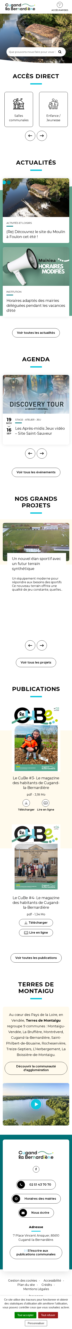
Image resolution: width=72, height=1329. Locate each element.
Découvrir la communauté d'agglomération (36, 1068)
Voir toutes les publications (36, 958)
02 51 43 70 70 (40, 1184)
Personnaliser (36, 1323)
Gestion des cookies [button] (22, 1280)
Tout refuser (48, 1315)
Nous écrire (40, 1214)
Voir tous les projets (36, 662)
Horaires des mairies (40, 1198)
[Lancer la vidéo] (36, 1104)
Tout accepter (25, 1315)
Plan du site (26, 1285)
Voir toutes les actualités (36, 333)
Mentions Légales (36, 1289)
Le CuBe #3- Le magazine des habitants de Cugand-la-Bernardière (36, 783)
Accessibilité (52, 1280)
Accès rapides (60, 10)
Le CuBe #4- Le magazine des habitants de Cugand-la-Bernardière (36, 903)
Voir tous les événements (36, 472)
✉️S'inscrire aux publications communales (36, 1252)
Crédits (47, 1285)
